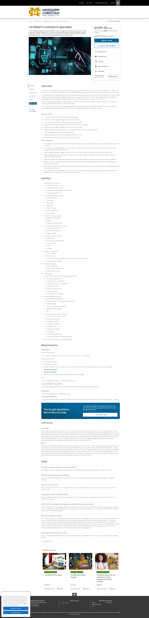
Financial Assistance (97, 604)
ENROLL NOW (106, 40)
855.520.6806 (32, 111)
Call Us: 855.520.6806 (113, 21)
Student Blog (109, 602)
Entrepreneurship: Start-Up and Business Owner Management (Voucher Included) (106, 578)
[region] (15, 604)
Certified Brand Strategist (53, 575)
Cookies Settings (15, 612)
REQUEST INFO (113, 76)
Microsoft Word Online (50, 369)
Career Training (64, 602)
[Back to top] (74, 600)
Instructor (32, 96)
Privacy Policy (77, 614)
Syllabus (31, 89)
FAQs (30, 99)
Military (93, 602)
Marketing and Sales (48, 21)
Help (93, 606)
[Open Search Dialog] (118, 3)
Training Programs (37, 21)
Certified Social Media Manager (77, 576)
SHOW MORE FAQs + (47, 541)
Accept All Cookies (16, 608)
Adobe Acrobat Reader (50, 372)
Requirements (33, 92)
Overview (31, 86)
